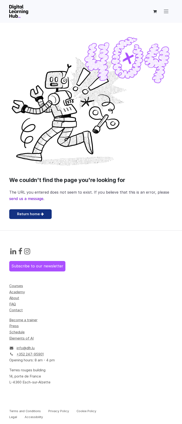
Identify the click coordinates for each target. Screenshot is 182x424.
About (14, 298)
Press (14, 326)
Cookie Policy (86, 411)
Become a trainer (23, 320)
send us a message (26, 198)
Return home (29, 214)
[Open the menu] (166, 11)
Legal (13, 417)
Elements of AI (21, 338)
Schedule (17, 332)
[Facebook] (20, 251)
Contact (16, 310)
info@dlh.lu (26, 348)
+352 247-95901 (30, 354)
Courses (16, 286)
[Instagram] (27, 251)
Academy (17, 292)
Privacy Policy (58, 411)
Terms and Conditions (25, 411)
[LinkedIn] (13, 251)
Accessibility (34, 417)
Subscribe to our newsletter (37, 266)
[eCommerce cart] (154, 11)
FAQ (12, 304)
